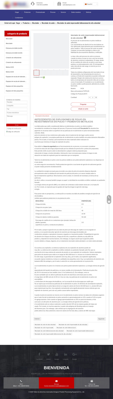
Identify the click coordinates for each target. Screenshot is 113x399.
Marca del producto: (77, 91)
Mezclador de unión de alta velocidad (45, 324)
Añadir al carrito (83, 109)
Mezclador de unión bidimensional (66, 327)
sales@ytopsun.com (69, 5)
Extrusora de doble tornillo (14, 48)
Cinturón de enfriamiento (13, 57)
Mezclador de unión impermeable (44, 327)
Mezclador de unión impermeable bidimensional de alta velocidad (53, 334)
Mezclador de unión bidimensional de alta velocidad (49, 331)
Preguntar (83, 104)
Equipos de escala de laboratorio (16, 76)
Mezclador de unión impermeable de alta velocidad (73, 324)
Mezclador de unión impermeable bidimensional (80, 331)
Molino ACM (10, 67)
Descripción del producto (42, 116)
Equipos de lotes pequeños (14, 86)
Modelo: (73, 88)
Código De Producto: (77, 94)
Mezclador (9, 38)
